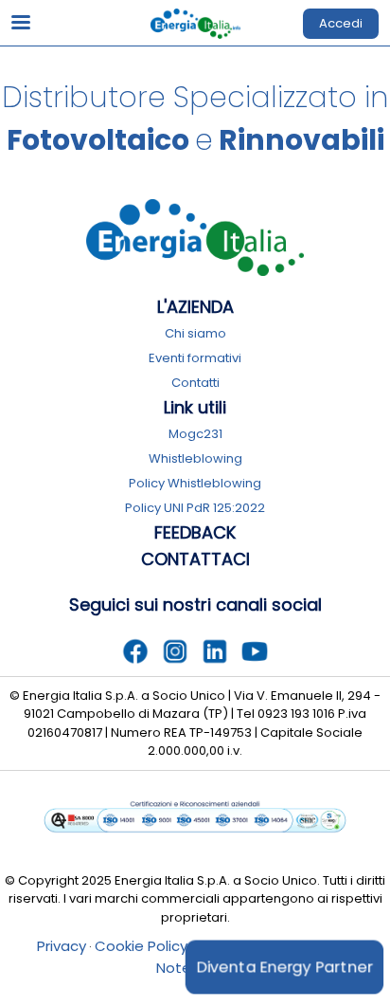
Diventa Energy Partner (285, 967)
